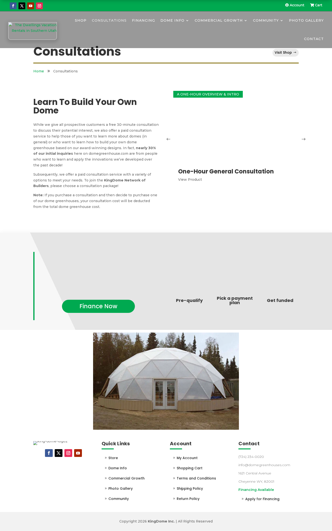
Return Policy (188, 498)
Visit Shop (283, 52)
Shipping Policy (190, 488)
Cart (318, 5)
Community (266, 20)
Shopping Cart (189, 468)
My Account (187, 457)
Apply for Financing (262, 499)
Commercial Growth (219, 20)
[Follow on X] (21, 5)
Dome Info (172, 20)
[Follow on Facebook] (13, 5)
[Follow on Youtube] (30, 5)
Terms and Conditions (196, 478)
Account (297, 5)
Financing (143, 20)
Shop (81, 20)
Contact (314, 39)
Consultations (109, 20)
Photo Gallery (306, 20)
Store (113, 457)
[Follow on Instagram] (39, 5)
